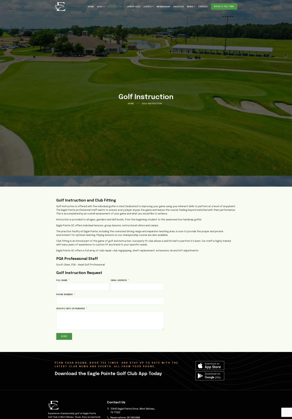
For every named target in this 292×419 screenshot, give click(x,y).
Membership (163, 7)
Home (91, 7)
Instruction (115, 7)
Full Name (62, 280)
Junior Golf (134, 7)
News (190, 7)
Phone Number (64, 295)
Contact (203, 7)
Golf (100, 7)
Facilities (178, 7)
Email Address (119, 280)
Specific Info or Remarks (71, 309)
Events (148, 7)
